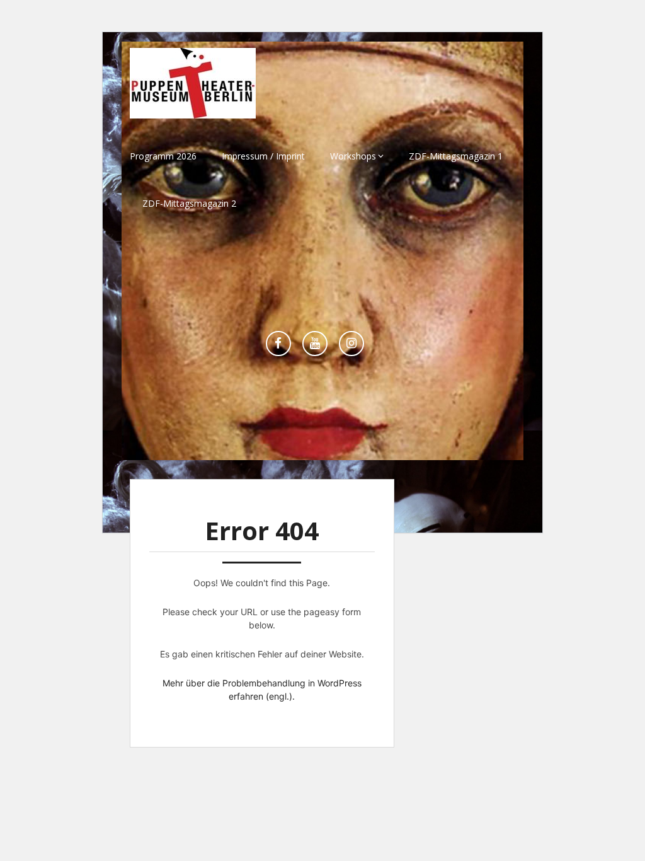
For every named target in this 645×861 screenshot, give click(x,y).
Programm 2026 (163, 156)
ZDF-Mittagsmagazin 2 (189, 203)
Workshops (353, 156)
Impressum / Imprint (263, 156)
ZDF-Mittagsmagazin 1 (456, 156)
